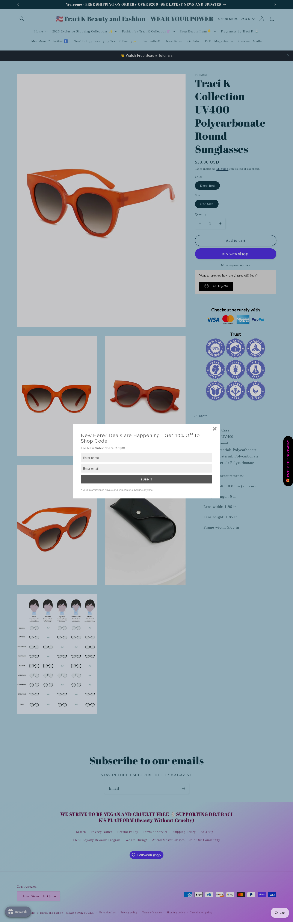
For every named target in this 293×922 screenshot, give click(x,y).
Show (288, 461)
